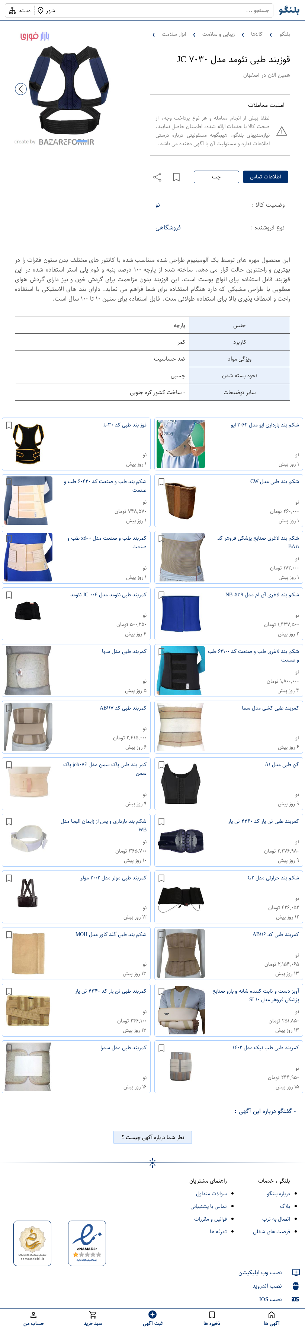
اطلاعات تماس (265, 176)
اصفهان (251, 75)
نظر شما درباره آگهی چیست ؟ (152, 1137)
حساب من (33, 1323)
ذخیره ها (212, 1323)
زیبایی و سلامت (218, 34)
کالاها (257, 34)
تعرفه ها (218, 1231)
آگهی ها (272, 1323)
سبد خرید (93, 1323)
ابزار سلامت (174, 34)
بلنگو (285, 34)
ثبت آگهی (153, 1323)
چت (216, 176)
